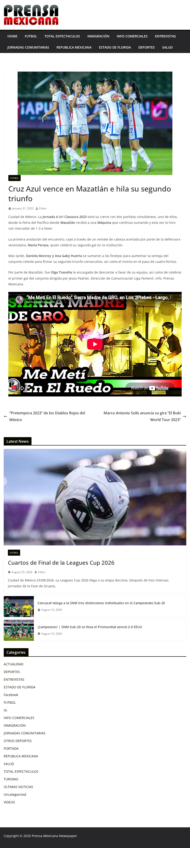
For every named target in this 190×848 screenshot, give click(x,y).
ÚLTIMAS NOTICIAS (18, 787)
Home (12, 36)
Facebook (11, 695)
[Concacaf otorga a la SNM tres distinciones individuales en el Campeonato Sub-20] (19, 606)
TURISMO (11, 779)
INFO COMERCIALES (132, 36)
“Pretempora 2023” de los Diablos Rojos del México (47, 416)
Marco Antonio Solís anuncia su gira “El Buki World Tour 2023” (142, 416)
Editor (43, 208)
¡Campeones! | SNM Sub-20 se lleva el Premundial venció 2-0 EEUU (90, 627)
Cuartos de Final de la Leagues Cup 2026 (61, 562)
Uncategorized (15, 794)
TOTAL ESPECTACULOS (62, 36)
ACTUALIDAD (13, 664)
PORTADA (11, 748)
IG (5, 710)
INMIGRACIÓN (98, 36)
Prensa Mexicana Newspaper (54, 836)
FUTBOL (31, 36)
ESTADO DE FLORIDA (115, 47)
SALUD (167, 47)
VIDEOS (9, 802)
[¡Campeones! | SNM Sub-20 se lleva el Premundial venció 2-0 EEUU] (19, 630)
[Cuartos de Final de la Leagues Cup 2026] (95, 497)
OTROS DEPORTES (18, 741)
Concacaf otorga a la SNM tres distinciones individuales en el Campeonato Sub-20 (101, 603)
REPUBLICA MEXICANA (74, 47)
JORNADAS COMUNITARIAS (28, 47)
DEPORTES (146, 47)
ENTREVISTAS (165, 36)
